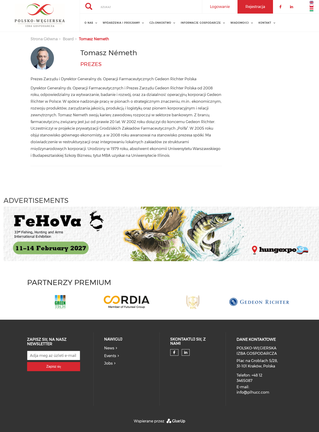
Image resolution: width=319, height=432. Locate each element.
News (109, 348)
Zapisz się (53, 366)
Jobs (108, 363)
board (68, 39)
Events (110, 356)
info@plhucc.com (253, 392)
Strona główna (44, 39)
